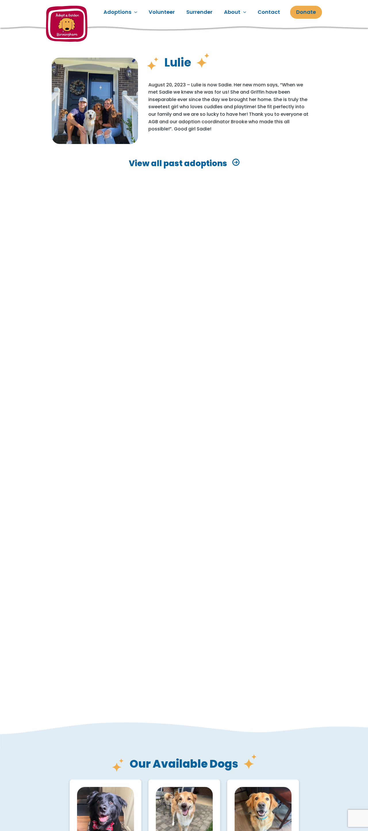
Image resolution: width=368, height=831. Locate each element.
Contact (269, 12)
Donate (306, 12)
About (232, 12)
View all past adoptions (178, 163)
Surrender (199, 12)
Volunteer (162, 12)
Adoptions (117, 12)
